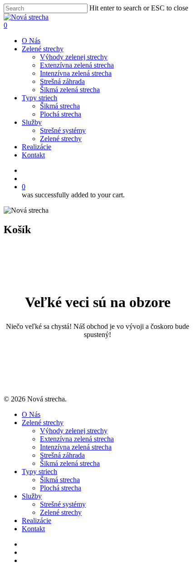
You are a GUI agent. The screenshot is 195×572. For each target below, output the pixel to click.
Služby (32, 122)
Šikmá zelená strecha (70, 89)
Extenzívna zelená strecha (77, 65)
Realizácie (36, 147)
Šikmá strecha (60, 106)
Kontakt (33, 155)
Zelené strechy (42, 49)
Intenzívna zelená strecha (76, 73)
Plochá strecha (60, 114)
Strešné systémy (63, 130)
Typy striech (39, 98)
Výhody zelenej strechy (73, 57)
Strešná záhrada (62, 81)
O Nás (31, 40)
